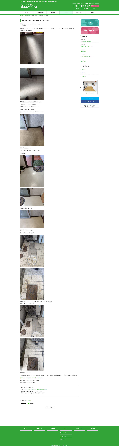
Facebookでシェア (90, 101)
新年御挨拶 (83, 50)
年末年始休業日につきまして (87, 56)
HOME (21, 15)
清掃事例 (28, 15)
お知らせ (84, 76)
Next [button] (99, 87)
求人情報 (84, 73)
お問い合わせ (79, 428)
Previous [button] (80, 87)
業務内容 (53, 428)
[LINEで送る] (31, 403)
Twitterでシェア (90, 98)
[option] (90, 87)
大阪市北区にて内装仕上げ (86, 45)
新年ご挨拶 (83, 61)
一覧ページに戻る (49, 407)
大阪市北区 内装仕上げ (86, 40)
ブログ (25, 15)
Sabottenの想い (39, 428)
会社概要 (93, 428)
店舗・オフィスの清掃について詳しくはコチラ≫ (31, 378)
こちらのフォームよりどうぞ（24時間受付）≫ (36, 389)
